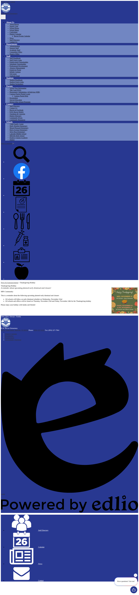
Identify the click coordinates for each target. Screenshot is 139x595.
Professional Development (19, 66)
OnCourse (13, 74)
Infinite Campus (15, 72)
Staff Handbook (15, 58)
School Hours (14, 28)
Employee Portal (15, 70)
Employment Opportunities (19, 62)
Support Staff (14, 48)
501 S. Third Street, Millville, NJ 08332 (14, 330)
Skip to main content (8, 2)
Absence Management (17, 68)
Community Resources (17, 120)
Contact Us (13, 42)
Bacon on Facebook (16, 110)
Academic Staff (15, 50)
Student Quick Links (17, 82)
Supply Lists (14, 26)
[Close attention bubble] (135, 575)
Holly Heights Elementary (18, 126)
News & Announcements (9, 283)
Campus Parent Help (21, 96)
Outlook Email (15, 76)
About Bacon (14, 24)
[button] (10, 22)
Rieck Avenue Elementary (18, 130)
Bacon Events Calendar (22, 36)
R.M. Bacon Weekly (17, 112)
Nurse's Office (14, 54)
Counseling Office (16, 52)
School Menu (14, 30)
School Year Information (18, 88)
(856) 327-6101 (39, 330)
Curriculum (13, 32)
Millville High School (17, 136)
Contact (41, 580)
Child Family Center (17, 124)
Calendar (41, 547)
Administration (15, 46)
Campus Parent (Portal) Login (20, 94)
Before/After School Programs (20, 102)
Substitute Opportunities (18, 64)
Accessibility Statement (13, 340)
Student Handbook (16, 80)
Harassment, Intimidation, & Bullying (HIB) (25, 92)
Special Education (16, 100)
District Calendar (15, 34)
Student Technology (16, 84)
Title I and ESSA (15, 90)
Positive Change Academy (19, 138)
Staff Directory (15, 40)
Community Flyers (16, 118)
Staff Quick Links (16, 60)
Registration (14, 98)
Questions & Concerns (17, 114)
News (12, 38)
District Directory (16, 116)
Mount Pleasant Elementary (19, 128)
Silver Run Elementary (17, 132)
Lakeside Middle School (18, 134)
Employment (9, 338)
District (12, 140)
